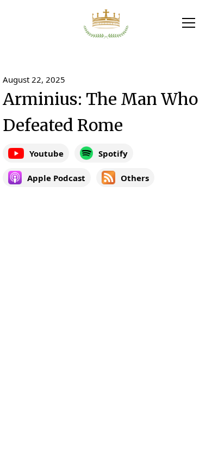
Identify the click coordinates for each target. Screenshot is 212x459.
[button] (189, 23)
